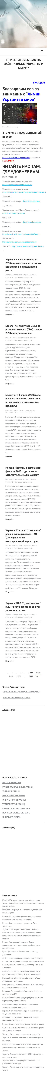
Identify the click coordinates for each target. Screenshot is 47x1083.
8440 (31, 676)
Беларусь (8, 410)
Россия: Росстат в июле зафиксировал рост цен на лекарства (22, 966)
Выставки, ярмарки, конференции (16, 698)
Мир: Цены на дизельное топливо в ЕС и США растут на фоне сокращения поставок (23, 986)
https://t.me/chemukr (31, 201)
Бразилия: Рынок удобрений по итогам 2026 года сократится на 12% (22, 992)
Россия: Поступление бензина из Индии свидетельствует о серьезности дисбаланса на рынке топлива (21, 945)
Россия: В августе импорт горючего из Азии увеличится (19, 924)
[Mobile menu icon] (42, 51)
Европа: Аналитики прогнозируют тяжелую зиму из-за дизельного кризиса (23, 1012)
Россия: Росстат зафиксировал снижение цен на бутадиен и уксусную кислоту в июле (21, 917)
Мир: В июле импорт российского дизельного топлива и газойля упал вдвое (20, 1005)
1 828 (30, 673)
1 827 (23, 673)
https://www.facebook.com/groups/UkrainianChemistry (24, 192)
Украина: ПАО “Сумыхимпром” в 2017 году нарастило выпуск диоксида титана (23, 607)
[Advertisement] (23, 23)
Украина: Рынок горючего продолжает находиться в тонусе (23, 1068)
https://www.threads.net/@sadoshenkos (28, 246)
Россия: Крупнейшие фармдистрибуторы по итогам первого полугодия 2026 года (22, 999)
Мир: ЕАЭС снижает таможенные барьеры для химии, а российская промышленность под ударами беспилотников (23, 903)
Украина (8, 275)
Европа (8, 337)
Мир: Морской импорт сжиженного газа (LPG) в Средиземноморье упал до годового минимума (21, 972)
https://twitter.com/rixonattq (13, 213)
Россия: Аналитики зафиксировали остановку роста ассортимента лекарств (23, 1029)
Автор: (24, 275)
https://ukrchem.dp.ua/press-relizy (16, 158)
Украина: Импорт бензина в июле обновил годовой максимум (22, 1039)
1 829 (38, 673)
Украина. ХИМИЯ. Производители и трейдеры (21, 692)
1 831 (19, 676)
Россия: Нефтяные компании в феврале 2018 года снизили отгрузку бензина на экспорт (23, 471)
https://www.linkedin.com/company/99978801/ (20, 234)
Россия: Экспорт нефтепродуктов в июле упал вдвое (23, 1024)
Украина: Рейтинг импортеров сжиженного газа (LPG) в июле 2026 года (21, 1062)
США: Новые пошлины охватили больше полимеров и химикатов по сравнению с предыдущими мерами (23, 959)
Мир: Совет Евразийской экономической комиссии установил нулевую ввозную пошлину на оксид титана (22, 1047)
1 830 (11, 676)
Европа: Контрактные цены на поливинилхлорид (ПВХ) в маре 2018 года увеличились (23, 329)
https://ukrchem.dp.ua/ (32, 222)
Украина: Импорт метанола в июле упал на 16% (21, 1034)
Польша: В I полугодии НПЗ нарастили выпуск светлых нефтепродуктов (20, 1018)
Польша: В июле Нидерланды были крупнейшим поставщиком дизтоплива (21, 979)
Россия (8, 479)
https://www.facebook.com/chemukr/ (17, 185)
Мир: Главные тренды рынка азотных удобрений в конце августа (22, 911)
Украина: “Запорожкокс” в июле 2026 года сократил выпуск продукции (23, 1055)
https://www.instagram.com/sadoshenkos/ (19, 242)
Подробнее (9, 314)
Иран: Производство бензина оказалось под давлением (20, 953)
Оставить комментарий (23, 277)
